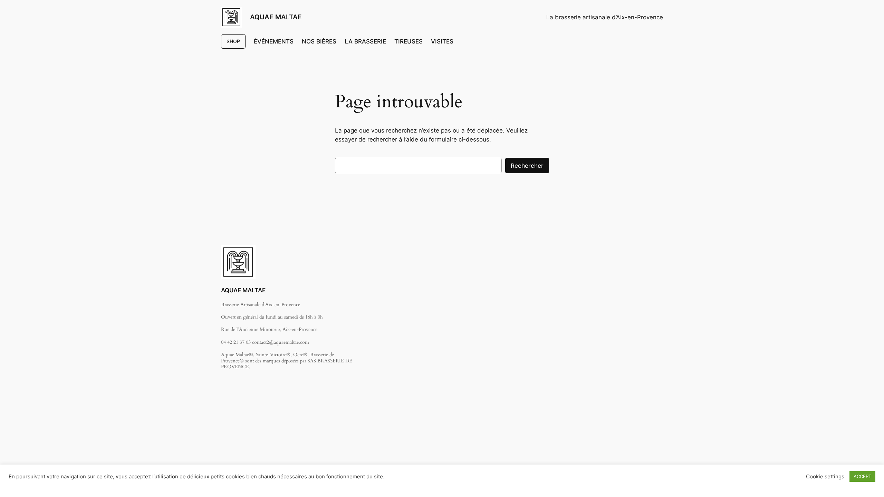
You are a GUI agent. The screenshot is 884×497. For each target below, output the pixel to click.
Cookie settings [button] (825, 477)
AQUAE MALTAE (276, 17)
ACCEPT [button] (862, 476)
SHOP (233, 41)
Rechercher (527, 165)
